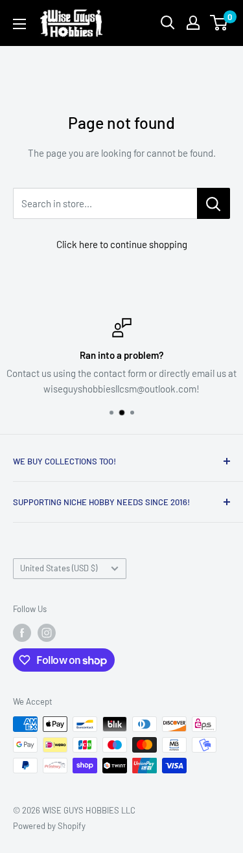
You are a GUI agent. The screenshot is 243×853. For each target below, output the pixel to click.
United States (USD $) (58, 568)
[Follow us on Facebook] (22, 633)
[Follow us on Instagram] (47, 633)
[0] (219, 22)
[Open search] (168, 23)
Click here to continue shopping (121, 244)
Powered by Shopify (49, 826)
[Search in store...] (213, 203)
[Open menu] (19, 24)
